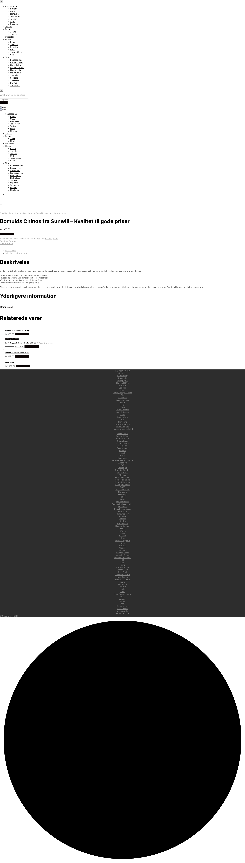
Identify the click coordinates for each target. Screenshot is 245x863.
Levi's (122, 589)
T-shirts (14, 44)
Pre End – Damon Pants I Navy (17, 330)
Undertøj (9, 37)
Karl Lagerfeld (122, 552)
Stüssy (122, 596)
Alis (122, 562)
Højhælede (15, 72)
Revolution (122, 584)
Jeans (13, 31)
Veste (13, 54)
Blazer (13, 42)
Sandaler (14, 75)
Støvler (13, 83)
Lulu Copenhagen (122, 594)
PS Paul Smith (122, 438)
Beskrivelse (10, 250)
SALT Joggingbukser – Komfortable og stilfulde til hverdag (28, 343)
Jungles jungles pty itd (122, 429)
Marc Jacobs (122, 523)
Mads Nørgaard (122, 540)
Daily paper (122, 380)
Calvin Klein (122, 441)
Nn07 (122, 402)
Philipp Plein (122, 569)
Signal (122, 499)
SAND (122, 603)
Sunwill (10, 307)
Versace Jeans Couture (122, 460)
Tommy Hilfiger (122, 436)
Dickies (122, 516)
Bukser (8, 29)
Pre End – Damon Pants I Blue (17, 353)
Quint (122, 533)
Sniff (122, 591)
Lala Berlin (122, 550)
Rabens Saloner (122, 526)
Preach (122, 385)
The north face (122, 501)
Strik (12, 49)
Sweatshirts (16, 52)
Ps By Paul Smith (122, 477)
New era (122, 530)
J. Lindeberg (122, 375)
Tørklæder (15, 16)
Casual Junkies (122, 400)
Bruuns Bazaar (122, 613)
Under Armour (122, 567)
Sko (7, 57)
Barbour (122, 599)
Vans (122, 414)
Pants (11, 213)
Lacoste (122, 453)
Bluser (8, 39)
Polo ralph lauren (122, 574)
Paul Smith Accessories (122, 504)
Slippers (14, 78)
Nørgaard (122, 492)
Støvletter (15, 85)
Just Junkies (122, 608)
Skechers (122, 397)
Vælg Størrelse (7, 234)
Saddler (122, 387)
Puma (122, 565)
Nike (122, 543)
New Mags (122, 494)
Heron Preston (122, 409)
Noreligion (122, 467)
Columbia (122, 378)
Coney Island (122, 417)
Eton (122, 407)
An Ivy (122, 601)
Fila (122, 395)
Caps (12, 11)
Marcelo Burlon (123, 555)
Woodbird (122, 462)
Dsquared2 (122, 472)
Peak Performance (122, 509)
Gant (122, 528)
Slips (12, 21)
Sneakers (14, 80)
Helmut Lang (122, 373)
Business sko (16, 62)
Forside (3, 213)
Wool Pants (9, 362)
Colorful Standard (122, 482)
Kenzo (122, 455)
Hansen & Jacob (122, 579)
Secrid (122, 582)
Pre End (122, 545)
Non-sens (122, 421)
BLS (122, 560)
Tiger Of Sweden (122, 470)
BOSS (122, 487)
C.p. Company (122, 443)
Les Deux (122, 445)
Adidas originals (122, 479)
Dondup (122, 586)
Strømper (14, 24)
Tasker (13, 19)
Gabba (122, 521)
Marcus (122, 450)
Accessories (11, 6)
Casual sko (15, 65)
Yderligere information (16, 253)
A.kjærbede (122, 611)
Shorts (13, 34)
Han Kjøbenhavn (122, 484)
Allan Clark (122, 572)
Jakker (8, 26)
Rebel (122, 496)
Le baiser (122, 506)
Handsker (14, 14)
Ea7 (122, 465)
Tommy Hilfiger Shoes (122, 392)
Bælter (13, 8)
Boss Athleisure (122, 489)
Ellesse (122, 535)
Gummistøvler (17, 67)
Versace (122, 518)
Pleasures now (122, 513)
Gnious (122, 475)
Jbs (122, 419)
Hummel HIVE (122, 383)
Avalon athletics (122, 424)
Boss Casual (122, 577)
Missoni (122, 548)
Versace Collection (122, 557)
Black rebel (122, 433)
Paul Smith (122, 511)
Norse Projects (122, 426)
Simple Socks (123, 412)
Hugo (122, 390)
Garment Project (122, 370)
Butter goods (122, 606)
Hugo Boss (122, 458)
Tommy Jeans (122, 448)
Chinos (48, 238)
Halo (122, 538)
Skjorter (14, 47)
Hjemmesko (16, 70)
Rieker (122, 404)
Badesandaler (16, 60)
